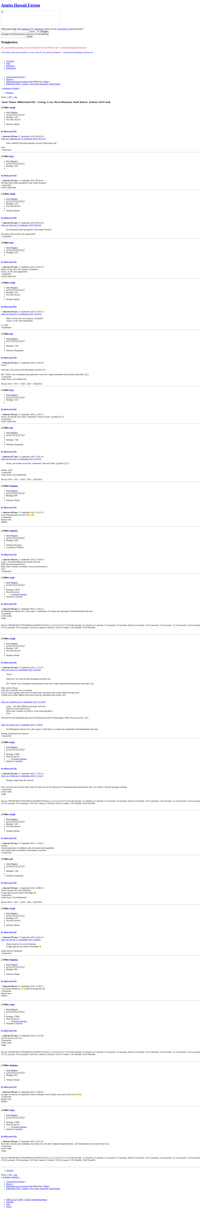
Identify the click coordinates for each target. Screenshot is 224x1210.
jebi (11, 334)
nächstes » (16, 88)
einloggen (26, 29)
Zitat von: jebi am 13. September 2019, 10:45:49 (21, 670)
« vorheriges (6, 88)
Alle (15, 97)
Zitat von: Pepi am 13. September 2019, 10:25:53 (21, 314)
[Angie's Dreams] (19, 594)
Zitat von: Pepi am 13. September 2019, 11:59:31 (21, 459)
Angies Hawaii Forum (20, 5)
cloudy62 (14, 531)
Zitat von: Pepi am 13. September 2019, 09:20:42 (21, 225)
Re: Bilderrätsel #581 (9, 131)
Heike (45, 82)
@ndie (12, 107)
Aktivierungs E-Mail (65, 29)
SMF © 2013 (24, 1200)
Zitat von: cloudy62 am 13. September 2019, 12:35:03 (23, 702)
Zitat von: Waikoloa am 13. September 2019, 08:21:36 (23, 139)
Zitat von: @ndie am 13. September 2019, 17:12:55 (22, 776)
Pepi (11, 156)
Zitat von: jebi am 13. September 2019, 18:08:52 (21, 940)
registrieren (38, 29)
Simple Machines (39, 1200)
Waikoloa (14, 486)
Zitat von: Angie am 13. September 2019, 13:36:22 (22, 725)
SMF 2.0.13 (11, 1200)
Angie (12, 577)
